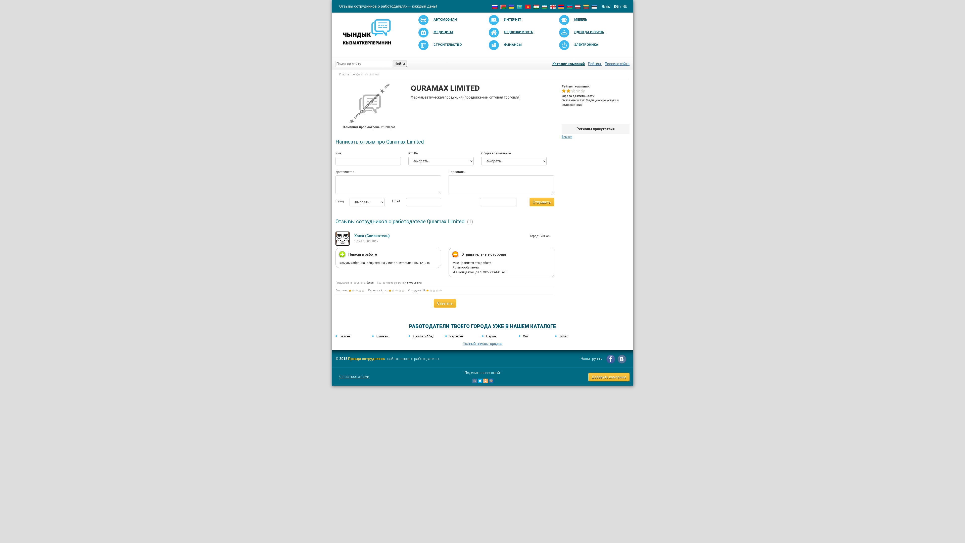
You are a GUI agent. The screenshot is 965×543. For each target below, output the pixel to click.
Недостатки (457, 172)
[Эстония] (594, 6)
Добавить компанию (609, 377)
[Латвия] (578, 6)
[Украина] (511, 6)
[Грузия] (553, 6)
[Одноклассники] (485, 381)
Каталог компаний (568, 64)
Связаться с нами (354, 377)
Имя (338, 153)
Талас (563, 336)
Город (338, 201)
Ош (525, 336)
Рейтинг (595, 64)
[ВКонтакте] (474, 381)
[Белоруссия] (503, 6)
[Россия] (495, 6)
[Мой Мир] (491, 381)
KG (616, 7)
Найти (400, 64)
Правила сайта (617, 64)
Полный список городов (482, 344)
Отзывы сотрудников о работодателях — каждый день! (388, 6)
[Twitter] (480, 381)
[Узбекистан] (544, 6)
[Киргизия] (528, 6)
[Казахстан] (519, 6)
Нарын (491, 336)
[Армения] (561, 6)
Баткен (345, 336)
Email (395, 201)
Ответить (445, 303)
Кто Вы (413, 153)
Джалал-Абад (423, 336)
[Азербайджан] (569, 6)
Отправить (542, 202)
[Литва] (586, 6)
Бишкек (567, 137)
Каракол (456, 336)
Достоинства (344, 172)
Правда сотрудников (366, 359)
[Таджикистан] (536, 6)
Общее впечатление (496, 153)
